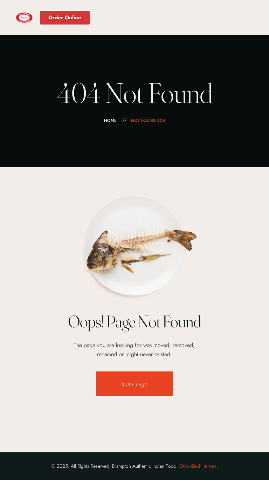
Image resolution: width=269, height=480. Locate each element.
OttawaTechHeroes (197, 465)
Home (110, 120)
